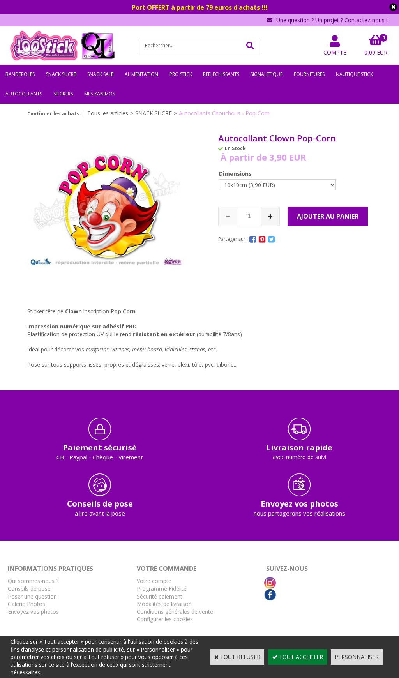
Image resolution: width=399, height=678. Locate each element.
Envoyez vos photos (33, 611)
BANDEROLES (20, 74)
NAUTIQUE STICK (354, 74)
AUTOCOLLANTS (23, 93)
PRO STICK (180, 74)
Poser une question (32, 596)
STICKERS (63, 93)
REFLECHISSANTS (221, 74)
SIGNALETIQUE (266, 74)
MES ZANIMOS (99, 93)
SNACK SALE (100, 74)
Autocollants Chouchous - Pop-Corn (224, 113)
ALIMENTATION (141, 74)
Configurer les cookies (165, 619)
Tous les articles (107, 113)
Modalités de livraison (164, 603)
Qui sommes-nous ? (33, 580)
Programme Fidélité (162, 588)
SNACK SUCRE (61, 74)
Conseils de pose (29, 588)
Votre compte (154, 580)
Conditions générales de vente (175, 611)
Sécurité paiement (159, 596)
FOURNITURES (309, 74)
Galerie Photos (26, 603)
